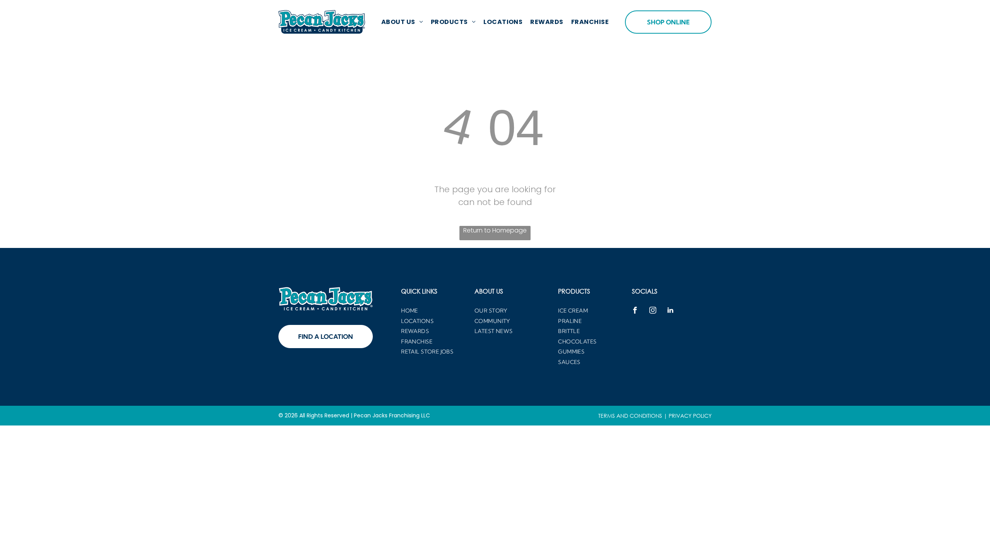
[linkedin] (671, 311)
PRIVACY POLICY (690, 415)
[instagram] (653, 311)
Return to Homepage (495, 230)
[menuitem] (402, 22)
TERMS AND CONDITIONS (630, 415)
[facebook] (635, 311)
